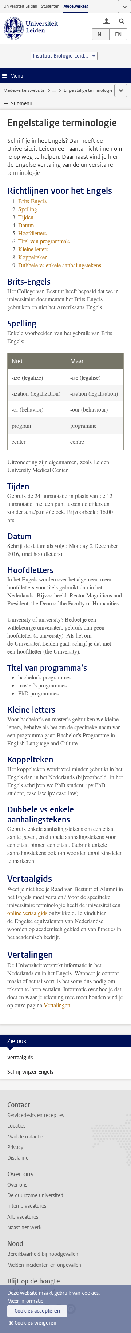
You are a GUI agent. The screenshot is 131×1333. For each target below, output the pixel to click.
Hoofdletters (32, 233)
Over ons (17, 1184)
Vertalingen (57, 1005)
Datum (26, 225)
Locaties (16, 1125)
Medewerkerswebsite (24, 90)
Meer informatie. (26, 1301)
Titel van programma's (44, 241)
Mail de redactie (25, 1136)
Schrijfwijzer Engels (30, 1072)
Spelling (27, 209)
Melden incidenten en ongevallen (44, 1265)
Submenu (21, 103)
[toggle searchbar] (121, 21)
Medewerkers (75, 6)
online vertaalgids (27, 913)
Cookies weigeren (35, 1323)
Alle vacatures (22, 1217)
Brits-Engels (32, 201)
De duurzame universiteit (35, 1195)
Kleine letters (33, 249)
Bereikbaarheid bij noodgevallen (42, 1254)
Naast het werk (24, 1227)
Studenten (50, 6)
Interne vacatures (26, 1206)
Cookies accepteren (37, 1310)
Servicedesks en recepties (35, 1115)
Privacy (15, 1147)
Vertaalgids (20, 1057)
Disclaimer (18, 1157)
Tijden (25, 217)
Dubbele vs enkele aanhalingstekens (60, 265)
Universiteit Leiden (20, 6)
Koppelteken (33, 257)
